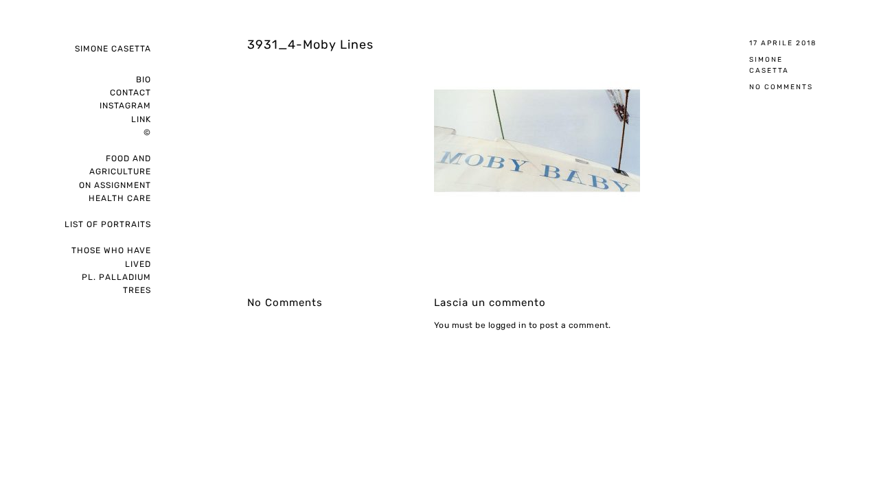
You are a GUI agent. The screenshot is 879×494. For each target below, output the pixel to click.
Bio (143, 79)
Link (141, 119)
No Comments (781, 87)
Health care (120, 198)
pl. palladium (116, 277)
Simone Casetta (113, 49)
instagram (125, 105)
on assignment (115, 185)
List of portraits (108, 224)
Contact (130, 92)
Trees (137, 290)
